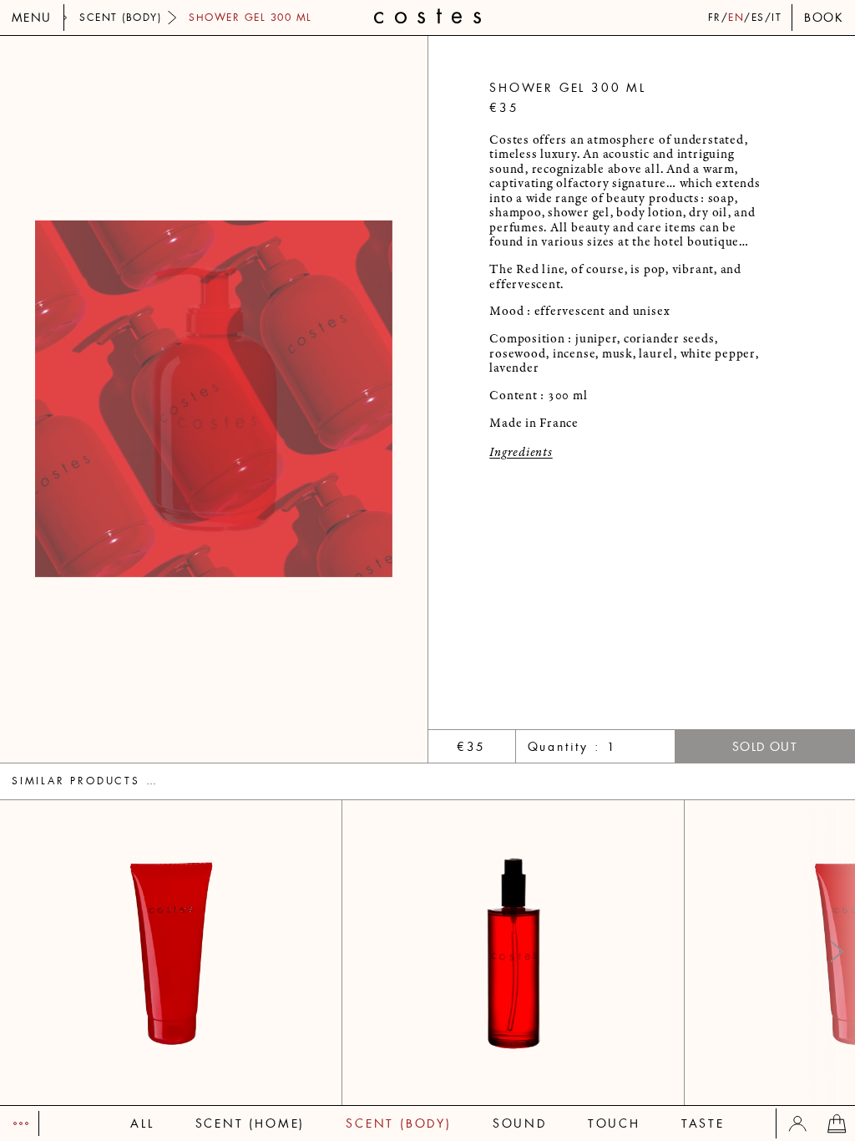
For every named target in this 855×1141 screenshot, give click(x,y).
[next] (321, 399)
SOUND (520, 1123)
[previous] (107, 399)
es (758, 17)
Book (823, 17)
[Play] (19, 1123)
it (777, 17)
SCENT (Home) (250, 1123)
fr (714, 17)
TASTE (703, 1123)
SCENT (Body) (399, 1123)
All (142, 1123)
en (736, 17)
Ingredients (520, 452)
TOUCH (614, 1123)
